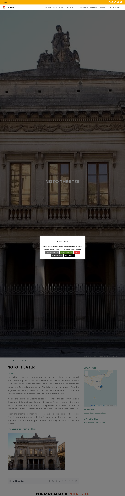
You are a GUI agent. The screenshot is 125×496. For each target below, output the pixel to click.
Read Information (57, 255)
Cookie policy (69, 255)
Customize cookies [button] (52, 252)
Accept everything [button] (66, 252)
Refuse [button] (77, 252)
